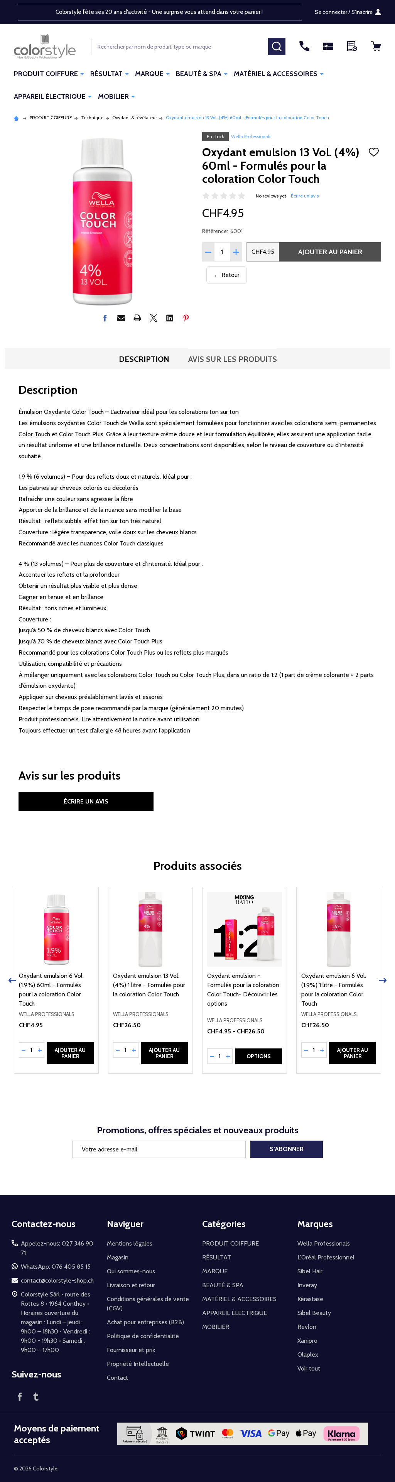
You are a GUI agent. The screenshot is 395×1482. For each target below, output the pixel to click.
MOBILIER (113, 96)
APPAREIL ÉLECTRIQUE (50, 96)
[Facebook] (105, 318)
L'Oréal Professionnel (325, 1257)
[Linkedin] (170, 318)
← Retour (227, 275)
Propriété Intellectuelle (138, 1363)
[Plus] (82, 73)
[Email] (121, 318)
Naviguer (125, 1223)
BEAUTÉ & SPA (198, 73)
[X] (153, 318)
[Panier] (376, 46)
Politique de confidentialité (143, 1336)
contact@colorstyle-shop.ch (57, 1280)
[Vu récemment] (352, 46)
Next (382, 980)
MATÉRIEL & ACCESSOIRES (275, 73)
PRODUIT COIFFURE (46, 73)
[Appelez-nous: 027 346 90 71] (304, 46)
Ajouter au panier (330, 252)
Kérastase (310, 1299)
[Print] (137, 318)
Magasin (117, 1257)
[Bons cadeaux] (328, 46)
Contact (117, 1377)
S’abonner (287, 1149)
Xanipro (307, 1340)
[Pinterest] (186, 318)
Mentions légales (129, 1243)
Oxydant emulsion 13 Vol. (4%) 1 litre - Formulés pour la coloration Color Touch (149, 985)
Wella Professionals (251, 136)
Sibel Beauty (314, 1313)
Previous (12, 980)
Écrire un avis (305, 196)
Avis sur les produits (232, 359)
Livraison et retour (131, 1285)
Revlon (306, 1326)
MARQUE (149, 73)
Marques (315, 1223)
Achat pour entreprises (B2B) (145, 1322)
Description (144, 359)
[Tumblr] (36, 1396)
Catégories (224, 1223)
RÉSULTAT (106, 73)
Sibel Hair (309, 1271)
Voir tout (308, 1368)
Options (258, 1056)
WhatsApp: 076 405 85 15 (56, 1266)
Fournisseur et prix (131, 1350)
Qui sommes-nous (131, 1271)
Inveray (307, 1285)
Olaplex (307, 1354)
